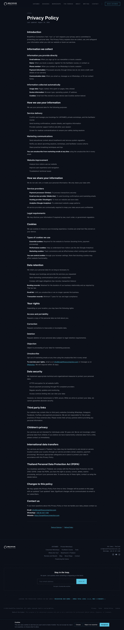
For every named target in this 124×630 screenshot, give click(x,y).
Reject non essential (91, 624)
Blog (60, 556)
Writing (86, 3)
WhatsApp (31, 365)
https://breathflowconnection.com (46, 515)
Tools (76, 550)
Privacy (93, 608)
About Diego (68, 556)
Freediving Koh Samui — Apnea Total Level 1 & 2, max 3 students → (79, 599)
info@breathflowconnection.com (66, 362)
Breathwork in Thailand (68, 553)
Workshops (56, 3)
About (78, 3)
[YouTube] (116, 554)
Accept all (104, 624)
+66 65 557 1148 (42, 513)
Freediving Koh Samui (62, 559)
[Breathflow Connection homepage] (22, 547)
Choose (78, 624)
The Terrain (68, 3)
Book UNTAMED (112, 3)
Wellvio (51, 608)
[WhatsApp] (119, 554)
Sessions (45, 3)
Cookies (117, 608)
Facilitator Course (67, 550)
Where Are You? (54, 553)
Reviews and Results (50, 556)
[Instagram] (113, 554)
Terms (100, 608)
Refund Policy (68, 527)
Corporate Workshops (52, 550)
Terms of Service (56, 527)
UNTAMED (36, 3)
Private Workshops (66, 546)
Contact (95, 3)
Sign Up (81, 581)
